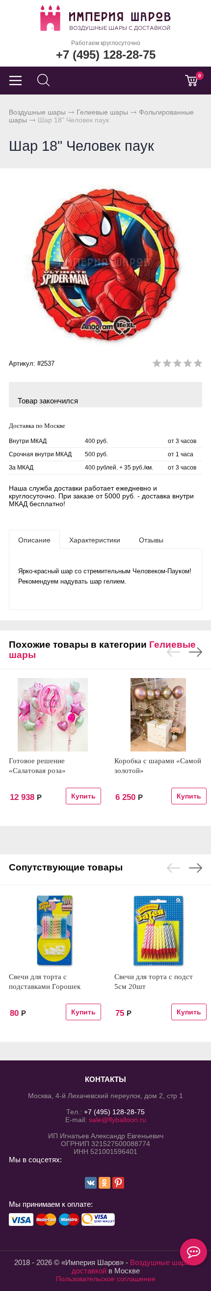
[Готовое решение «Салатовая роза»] (53, 714)
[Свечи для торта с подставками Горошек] (53, 930)
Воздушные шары (37, 112)
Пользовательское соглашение (106, 1279)
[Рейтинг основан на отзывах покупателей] (177, 365)
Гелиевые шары (102, 112)
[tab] (34, 539)
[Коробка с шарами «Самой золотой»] (158, 714)
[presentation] (34, 539)
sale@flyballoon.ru (117, 1120)
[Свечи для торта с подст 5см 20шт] (158, 930)
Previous (173, 652)
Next (195, 652)
